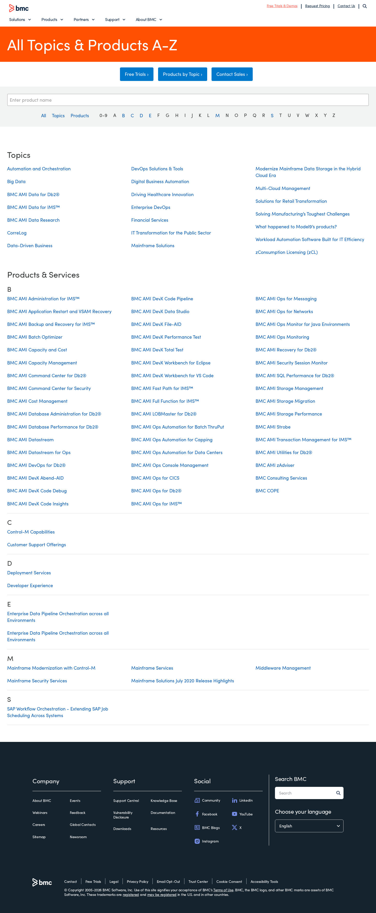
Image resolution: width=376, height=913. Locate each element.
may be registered (161, 894)
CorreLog (17, 233)
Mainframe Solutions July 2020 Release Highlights (182, 681)
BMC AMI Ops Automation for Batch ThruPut (177, 427)
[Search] (365, 6)
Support (112, 19)
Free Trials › (137, 74)
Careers (38, 824)
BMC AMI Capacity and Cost (37, 350)
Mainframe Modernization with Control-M (51, 668)
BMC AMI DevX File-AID (156, 324)
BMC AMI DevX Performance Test (166, 337)
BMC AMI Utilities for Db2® (284, 452)
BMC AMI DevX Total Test (157, 350)
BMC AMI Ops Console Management (169, 465)
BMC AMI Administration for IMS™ (43, 298)
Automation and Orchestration (39, 168)
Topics (58, 115)
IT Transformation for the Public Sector (171, 233)
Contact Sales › (232, 74)
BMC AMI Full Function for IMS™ (165, 401)
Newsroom (78, 837)
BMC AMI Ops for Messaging (286, 298)
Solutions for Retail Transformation (291, 201)
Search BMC (290, 778)
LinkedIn (246, 800)
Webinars (39, 812)
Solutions (17, 19)
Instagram (210, 841)
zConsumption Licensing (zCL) (287, 252)
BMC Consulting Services (281, 478)
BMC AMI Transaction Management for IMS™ (303, 439)
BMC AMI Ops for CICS (155, 478)
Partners (81, 19)
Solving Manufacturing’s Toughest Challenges (303, 214)
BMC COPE (267, 491)
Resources (159, 828)
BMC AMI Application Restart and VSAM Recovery (59, 311)
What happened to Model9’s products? (296, 226)
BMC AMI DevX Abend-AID (35, 478)
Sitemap (39, 837)
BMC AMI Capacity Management (42, 363)
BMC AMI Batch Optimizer (34, 337)
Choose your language (303, 811)
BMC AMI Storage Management (289, 388)
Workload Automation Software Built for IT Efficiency (310, 239)
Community (211, 800)
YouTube (246, 814)
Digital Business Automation (160, 181)
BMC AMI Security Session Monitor (292, 363)
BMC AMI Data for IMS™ (33, 207)
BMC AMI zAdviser (275, 465)
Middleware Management (283, 668)
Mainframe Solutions (152, 245)
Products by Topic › (182, 74)
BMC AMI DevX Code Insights (38, 504)
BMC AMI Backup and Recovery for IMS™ (51, 324)
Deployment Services (29, 573)
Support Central (126, 800)
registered (131, 894)
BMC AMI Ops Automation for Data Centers (177, 452)
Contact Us (346, 5)
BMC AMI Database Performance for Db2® (52, 427)
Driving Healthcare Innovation (162, 194)
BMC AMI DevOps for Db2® (36, 465)
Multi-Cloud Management (283, 188)
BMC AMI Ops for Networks (284, 311)
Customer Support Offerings (36, 544)
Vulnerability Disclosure (122, 814)
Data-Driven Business (29, 245)
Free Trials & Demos (282, 5)
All (43, 115)
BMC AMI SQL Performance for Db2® (295, 375)
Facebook (209, 814)
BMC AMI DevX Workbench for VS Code (172, 375)
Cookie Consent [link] (229, 881)
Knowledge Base (164, 800)
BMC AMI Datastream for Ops (39, 452)
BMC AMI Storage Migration (285, 401)
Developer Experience (30, 585)
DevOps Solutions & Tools (157, 168)
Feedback (77, 812)
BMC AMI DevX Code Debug (37, 491)
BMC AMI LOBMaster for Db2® (164, 414)
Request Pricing (317, 5)
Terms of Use (223, 889)
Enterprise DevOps (150, 207)
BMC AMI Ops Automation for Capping (172, 439)
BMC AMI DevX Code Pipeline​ (162, 298)
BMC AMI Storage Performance (289, 414)
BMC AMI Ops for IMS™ (156, 504)
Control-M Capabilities (31, 532)
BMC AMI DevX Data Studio (160, 311)
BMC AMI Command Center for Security (49, 388)
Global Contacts (83, 824)
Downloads (122, 828)
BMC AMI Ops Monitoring (282, 337)
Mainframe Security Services (37, 681)
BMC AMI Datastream (30, 439)
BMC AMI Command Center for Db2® (46, 375)
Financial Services (149, 220)
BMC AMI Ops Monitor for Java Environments (303, 324)
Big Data (16, 181)
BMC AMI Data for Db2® (33, 194)
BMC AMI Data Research (33, 220)
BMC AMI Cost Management (37, 401)
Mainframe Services (152, 668)
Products (49, 19)
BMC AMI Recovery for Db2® (286, 350)
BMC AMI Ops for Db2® (156, 491)
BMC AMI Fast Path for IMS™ (162, 388)
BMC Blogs (210, 827)
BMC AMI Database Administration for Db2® (54, 414)
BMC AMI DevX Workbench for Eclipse (171, 363)
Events (75, 800)
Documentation (163, 812)
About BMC (146, 19)
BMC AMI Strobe (273, 427)
